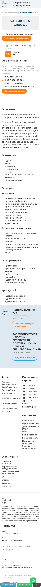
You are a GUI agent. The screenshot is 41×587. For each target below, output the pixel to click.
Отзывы (5, 480)
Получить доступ (23, 358)
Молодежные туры (8, 394)
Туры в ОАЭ (27, 401)
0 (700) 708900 (22, 3)
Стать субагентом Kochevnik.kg (10, 473)
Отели (15, 13)
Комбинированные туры (11, 399)
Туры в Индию (29, 394)
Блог (4, 477)
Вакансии (6, 483)
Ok (9, 550)
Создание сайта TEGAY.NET (10, 582)
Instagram (6, 550)
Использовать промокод (29, 442)
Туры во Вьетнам (30, 398)
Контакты (6, 486)
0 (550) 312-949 (11, 533)
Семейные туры (9, 387)
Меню (37, 4)
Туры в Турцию (29, 385)
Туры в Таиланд (29, 391)
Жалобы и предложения (29, 447)
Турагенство (7, 13)
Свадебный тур (9, 408)
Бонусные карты (30, 438)
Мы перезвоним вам (14, 91)
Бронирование (29, 435)
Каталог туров (29, 407)
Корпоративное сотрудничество (10, 468)
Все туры (6, 411)
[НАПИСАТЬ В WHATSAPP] (33, 580)
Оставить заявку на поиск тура (24, 325)
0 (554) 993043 (22, 6)
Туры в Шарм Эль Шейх (16, 46)
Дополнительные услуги (30, 428)
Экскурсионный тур (9, 404)
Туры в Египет (28, 388)
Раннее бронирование (9, 383)
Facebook (3, 550)
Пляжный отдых (9, 390)
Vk (13, 550)
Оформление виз (30, 423)
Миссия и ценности (6, 463)
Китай (25, 404)
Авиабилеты (28, 420)
